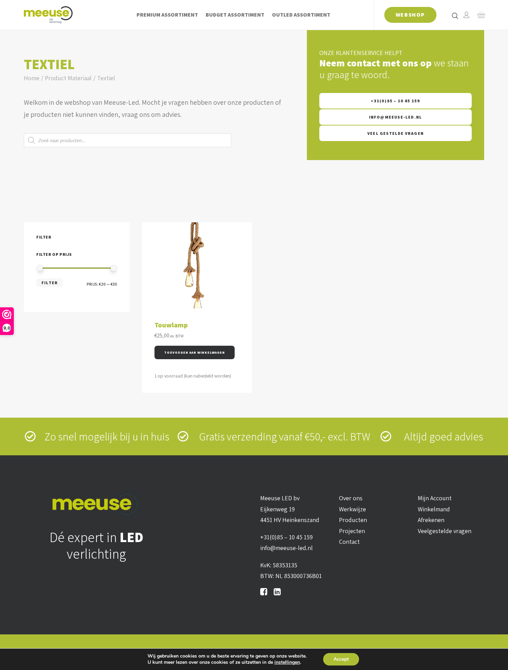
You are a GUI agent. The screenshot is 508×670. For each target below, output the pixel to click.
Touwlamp (171, 324)
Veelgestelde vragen (444, 531)
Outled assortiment (301, 14)
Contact (349, 542)
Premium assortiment (167, 14)
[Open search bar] (455, 15)
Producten (353, 520)
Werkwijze (352, 509)
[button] (194, 352)
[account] (466, 15)
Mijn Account (435, 498)
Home (31, 78)
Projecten (352, 531)
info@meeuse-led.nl (395, 117)
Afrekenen (431, 520)
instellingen (287, 662)
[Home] (96, 504)
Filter (49, 282)
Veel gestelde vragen (395, 133)
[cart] (479, 15)
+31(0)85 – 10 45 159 (396, 100)
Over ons (351, 498)
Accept (341, 659)
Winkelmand (434, 509)
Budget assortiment (235, 14)
